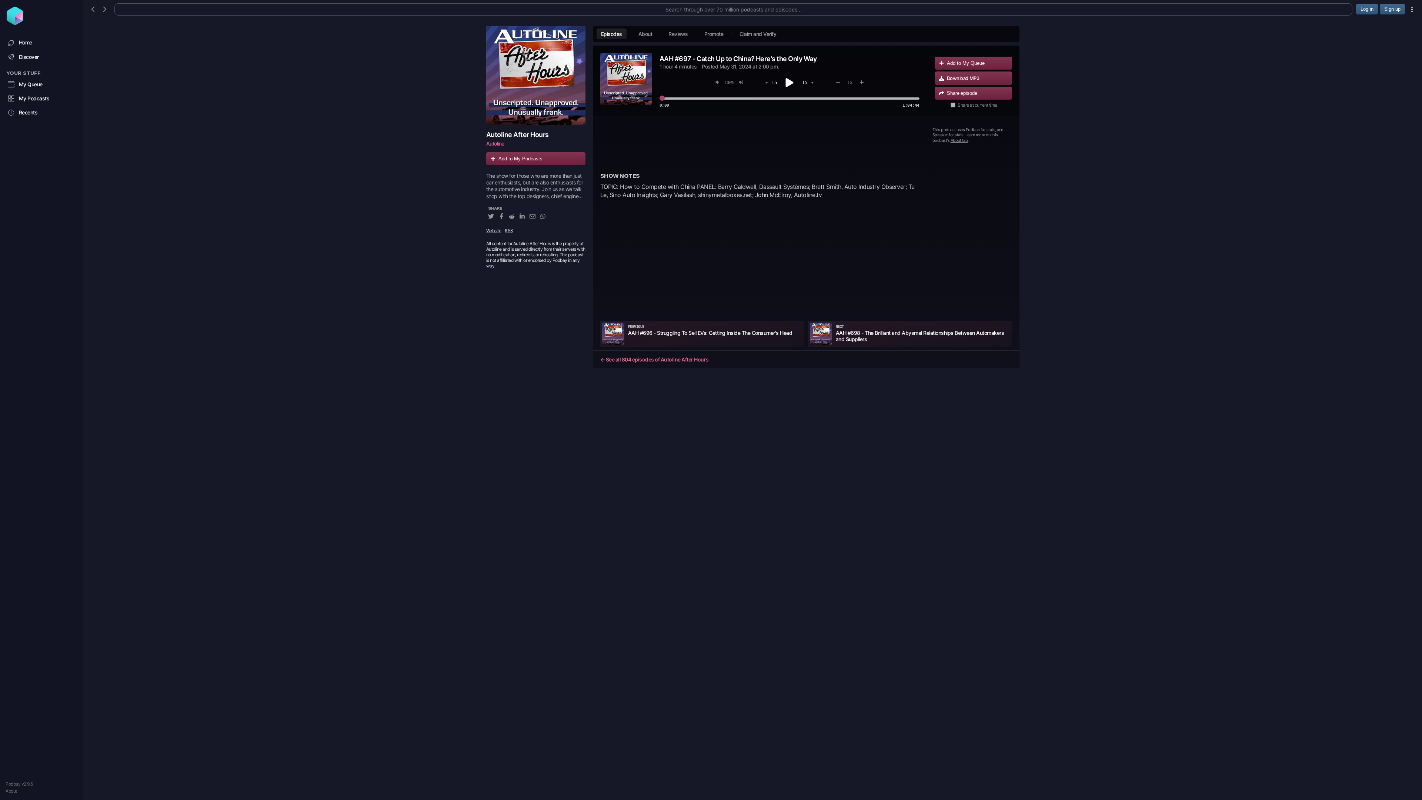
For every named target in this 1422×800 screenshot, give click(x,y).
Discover (29, 57)
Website (493, 230)
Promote (714, 34)
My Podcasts (34, 98)
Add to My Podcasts (520, 158)
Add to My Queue (966, 63)
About (11, 791)
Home (25, 42)
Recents (28, 112)
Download (963, 78)
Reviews (678, 34)
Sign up (1392, 9)
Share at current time (977, 105)
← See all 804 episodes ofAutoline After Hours (654, 359)
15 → (808, 82)
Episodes (611, 34)
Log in (1367, 9)
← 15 (771, 82)
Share (962, 93)
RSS (509, 230)
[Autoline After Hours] (535, 75)
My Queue (31, 84)
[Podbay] (15, 22)
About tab (959, 140)
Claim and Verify (758, 34)
